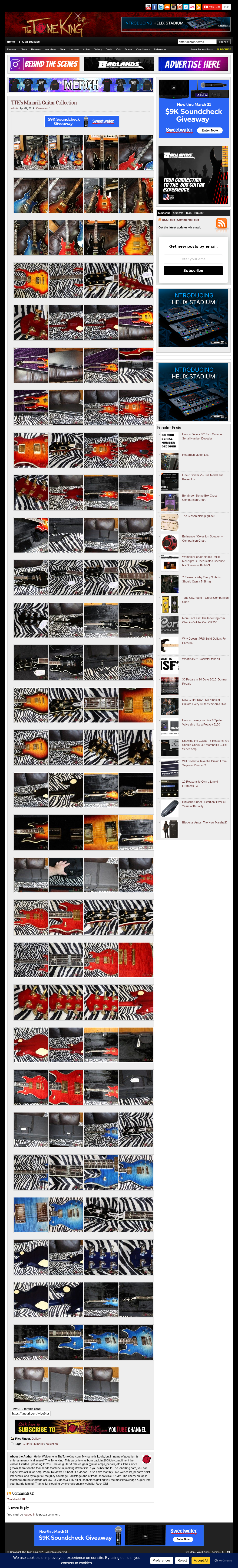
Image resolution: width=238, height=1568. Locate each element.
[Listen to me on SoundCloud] (167, 7)
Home (11, 41)
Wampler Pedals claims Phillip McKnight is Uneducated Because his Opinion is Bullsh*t (203, 561)
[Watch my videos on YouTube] (148, 7)
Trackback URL (16, 1499)
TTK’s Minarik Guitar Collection (44, 102)
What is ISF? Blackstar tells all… (202, 659)
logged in (30, 1514)
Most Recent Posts (202, 49)
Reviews (36, 49)
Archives (178, 212)
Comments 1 (43, 108)
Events (128, 49)
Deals (109, 49)
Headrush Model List (195, 454)
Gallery (98, 49)
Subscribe (164, 212)
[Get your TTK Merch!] (192, 7)
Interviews (50, 49)
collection (52, 1444)
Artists (86, 49)
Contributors (143, 49)
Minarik (38, 1444)
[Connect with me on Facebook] (154, 7)
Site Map (190, 1552)
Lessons (74, 49)
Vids (118, 49)
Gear (63, 49)
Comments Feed (188, 219)
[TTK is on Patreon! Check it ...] (179, 7)
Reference (160, 49)
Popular (198, 212)
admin (14, 108)
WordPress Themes (208, 1552)
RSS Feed (168, 219)
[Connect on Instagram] (173, 7)
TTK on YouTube (29, 41)
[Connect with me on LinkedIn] (185, 7)
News (24, 49)
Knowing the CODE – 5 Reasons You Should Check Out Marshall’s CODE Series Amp (205, 745)
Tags (189, 212)
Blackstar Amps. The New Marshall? (205, 822)
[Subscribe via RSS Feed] (198, 7)
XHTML (226, 1552)
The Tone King (30, 1552)
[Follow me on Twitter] (160, 7)
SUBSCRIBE (224, 49)
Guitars (27, 1444)
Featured (12, 49)
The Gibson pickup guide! (198, 516)
